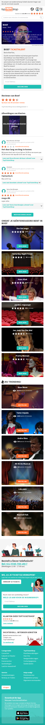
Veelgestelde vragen (31, 658)
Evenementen (7, 661)
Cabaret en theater (8, 656)
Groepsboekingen (8, 675)
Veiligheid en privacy (31, 678)
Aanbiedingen (6, 664)
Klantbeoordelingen (31, 653)
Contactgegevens (30, 661)
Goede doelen (28, 664)
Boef (9, 27)
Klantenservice (29, 675)
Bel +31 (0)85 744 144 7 (14, 563)
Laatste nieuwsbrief (9, 666)
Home (4, 27)
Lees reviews (8, 623)
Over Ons (27, 656)
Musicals (5, 658)
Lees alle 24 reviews (25, 31)
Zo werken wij (8, 642)
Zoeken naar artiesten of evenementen (15, 18)
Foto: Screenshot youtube (37, 45)
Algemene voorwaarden (32, 680)
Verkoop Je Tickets (8, 678)
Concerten (5, 653)
